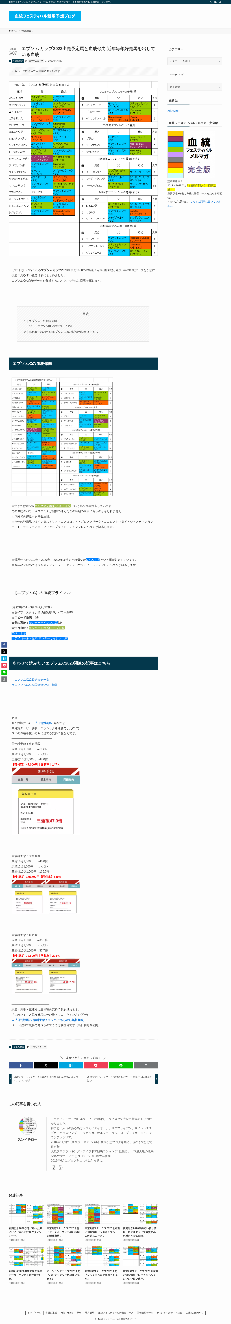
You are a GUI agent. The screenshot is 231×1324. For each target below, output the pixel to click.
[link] (54, 1167)
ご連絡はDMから (195, 1312)
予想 (79, 1312)
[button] (21, 1065)
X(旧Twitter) (67, 1312)
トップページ (34, 1312)
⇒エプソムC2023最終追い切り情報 (35, 684)
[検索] (220, 2)
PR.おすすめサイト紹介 (169, 1312)
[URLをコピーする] (146, 1065)
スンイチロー (27, 1139)
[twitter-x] (210, 2)
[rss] (215, 2)
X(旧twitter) (173, 110)
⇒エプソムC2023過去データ (30, 679)
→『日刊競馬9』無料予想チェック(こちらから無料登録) (48, 1019)
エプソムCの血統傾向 (43, 321)
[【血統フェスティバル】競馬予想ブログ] (45, 16)
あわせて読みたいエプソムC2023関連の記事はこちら (63, 331)
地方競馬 (89, 1312)
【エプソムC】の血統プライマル (54, 326)
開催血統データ (145, 1312)
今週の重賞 (18, 61)
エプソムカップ (36, 61)
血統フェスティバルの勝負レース (115, 1312)
